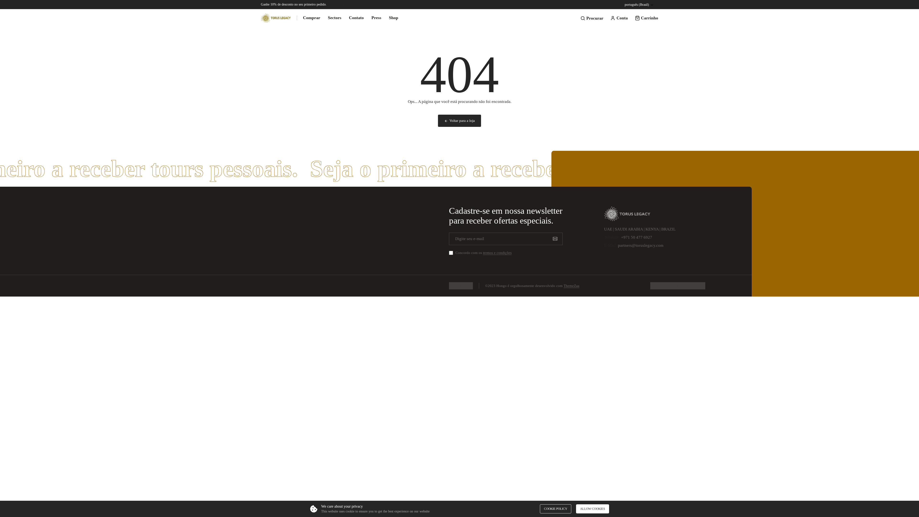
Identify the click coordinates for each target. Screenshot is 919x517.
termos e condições (497, 253)
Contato (356, 17)
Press (376, 17)
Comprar (311, 17)
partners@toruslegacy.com (640, 245)
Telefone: (612, 237)
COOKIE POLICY (555, 509)
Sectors (334, 17)
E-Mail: (610, 245)
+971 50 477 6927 (636, 237)
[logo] (276, 18)
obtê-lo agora (338, 4)
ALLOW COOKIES (592, 509)
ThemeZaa (571, 286)
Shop (393, 17)
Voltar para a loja (462, 121)
